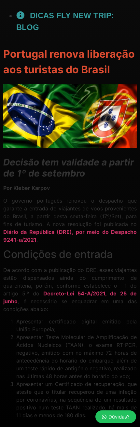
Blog (27, 27)
